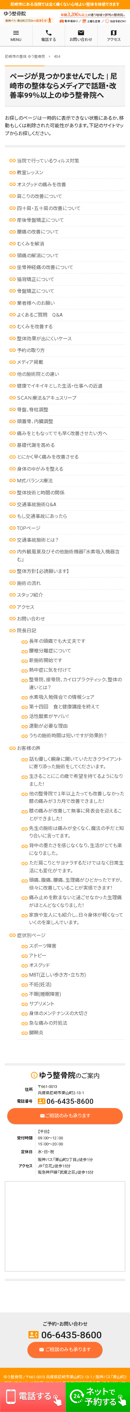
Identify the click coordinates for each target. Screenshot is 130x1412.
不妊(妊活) (40, 984)
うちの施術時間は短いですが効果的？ (68, 736)
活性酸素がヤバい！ (49, 716)
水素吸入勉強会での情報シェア (62, 697)
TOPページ (29, 528)
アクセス (25, 607)
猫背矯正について (35, 279)
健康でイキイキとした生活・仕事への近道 (59, 386)
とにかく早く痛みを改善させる (48, 457)
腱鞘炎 (36, 1033)
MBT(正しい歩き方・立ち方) (57, 975)
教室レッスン (30, 172)
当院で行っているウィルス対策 (48, 161)
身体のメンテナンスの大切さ (58, 1013)
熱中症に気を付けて (50, 670)
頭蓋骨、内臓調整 (35, 421)
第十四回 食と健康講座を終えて (64, 707)
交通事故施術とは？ (37, 540)
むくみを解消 (30, 244)
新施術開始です (45, 660)
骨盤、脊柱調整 (32, 410)
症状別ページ (31, 935)
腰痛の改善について (38, 232)
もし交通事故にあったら (42, 516)
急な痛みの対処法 (48, 1023)
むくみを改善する (35, 327)
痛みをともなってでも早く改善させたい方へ (62, 433)
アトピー (38, 955)
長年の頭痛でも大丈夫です (57, 641)
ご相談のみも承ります (65, 1115)
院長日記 (26, 630)
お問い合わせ (31, 619)
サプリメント (41, 1004)
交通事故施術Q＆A (36, 504)
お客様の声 (29, 748)
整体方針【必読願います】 (43, 571)
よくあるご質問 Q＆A (40, 315)
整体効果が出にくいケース (44, 339)
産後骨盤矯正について (40, 220)
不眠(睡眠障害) (45, 994)
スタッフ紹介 (30, 595)
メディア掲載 (30, 362)
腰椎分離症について (50, 651)
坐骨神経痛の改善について (45, 267)
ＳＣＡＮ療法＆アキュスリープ (46, 398)
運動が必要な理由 (48, 726)
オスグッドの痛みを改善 (41, 184)
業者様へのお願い (36, 303)
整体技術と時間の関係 (40, 493)
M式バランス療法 (35, 481)
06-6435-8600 (66, 1101)
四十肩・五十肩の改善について (49, 208)
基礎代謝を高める (36, 445)
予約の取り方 (31, 350)
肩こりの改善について (39, 196)
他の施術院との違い (38, 374)
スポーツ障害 (43, 946)
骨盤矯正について (35, 291)
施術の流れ (29, 583)
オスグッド (39, 965)
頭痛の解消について (38, 256)
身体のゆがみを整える (40, 469)
